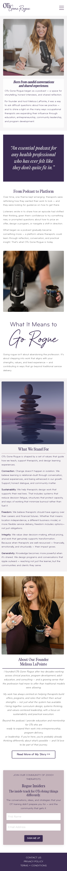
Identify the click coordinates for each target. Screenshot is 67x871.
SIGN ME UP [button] (33, 838)
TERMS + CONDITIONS (33, 865)
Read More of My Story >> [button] (33, 754)
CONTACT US (33, 857)
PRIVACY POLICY (33, 861)
